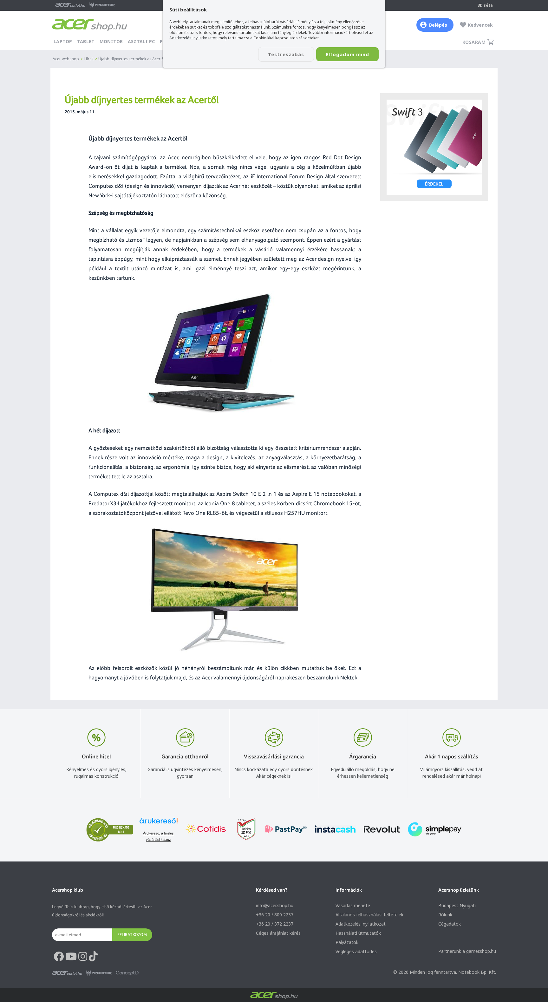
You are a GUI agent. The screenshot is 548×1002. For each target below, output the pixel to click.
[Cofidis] (206, 830)
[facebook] (59, 957)
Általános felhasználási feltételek (369, 915)
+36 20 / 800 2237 (274, 915)
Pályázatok (347, 942)
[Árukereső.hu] (159, 823)
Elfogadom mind (347, 54)
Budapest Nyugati (457, 905)
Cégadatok (449, 924)
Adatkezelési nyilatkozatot (193, 38)
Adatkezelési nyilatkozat (361, 924)
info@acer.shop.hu (274, 905)
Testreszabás (286, 54)
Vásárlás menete (353, 905)
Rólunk (445, 915)
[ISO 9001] (243, 829)
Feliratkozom (132, 934)
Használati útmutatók (358, 933)
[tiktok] (93, 957)
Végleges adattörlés (356, 951)
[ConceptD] (127, 973)
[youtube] (71, 957)
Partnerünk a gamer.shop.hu (467, 951)
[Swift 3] (434, 147)
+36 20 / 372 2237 (274, 924)
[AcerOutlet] (67, 973)
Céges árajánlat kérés (278, 933)
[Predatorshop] (99, 973)
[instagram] (82, 957)
